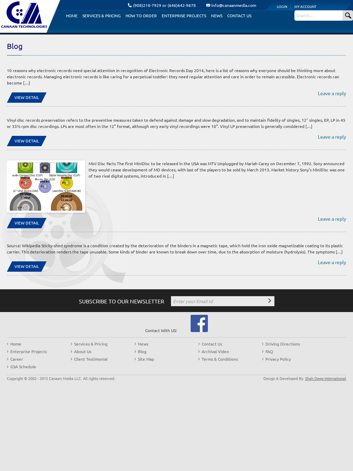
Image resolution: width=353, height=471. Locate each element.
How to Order (141, 15)
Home (72, 15)
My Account (305, 6)
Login (282, 6)
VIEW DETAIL (26, 97)
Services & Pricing (101, 15)
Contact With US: (161, 330)
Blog (142, 351)
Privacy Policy (278, 359)
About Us (82, 351)
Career (16, 359)
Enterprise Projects (184, 15)
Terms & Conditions (220, 359)
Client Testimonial (91, 359)
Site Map (146, 359)
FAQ (269, 351)
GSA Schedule (23, 366)
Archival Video (215, 351)
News (216, 15)
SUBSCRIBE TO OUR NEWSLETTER (121, 301)
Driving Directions (282, 344)
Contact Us (239, 15)
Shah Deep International (325, 378)
